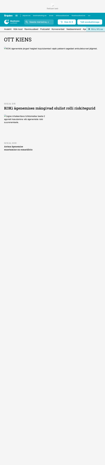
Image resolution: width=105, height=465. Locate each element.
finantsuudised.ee (78, 15)
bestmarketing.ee (39, 15)
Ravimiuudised (31, 29)
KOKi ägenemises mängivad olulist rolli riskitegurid (49, 108)
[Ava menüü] (16, 15)
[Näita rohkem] (89, 15)
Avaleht (7, 29)
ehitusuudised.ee (62, 15)
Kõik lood (17, 29)
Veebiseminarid (73, 29)
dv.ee (51, 15)
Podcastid (45, 29)
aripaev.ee (26, 15)
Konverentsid (58, 29)
